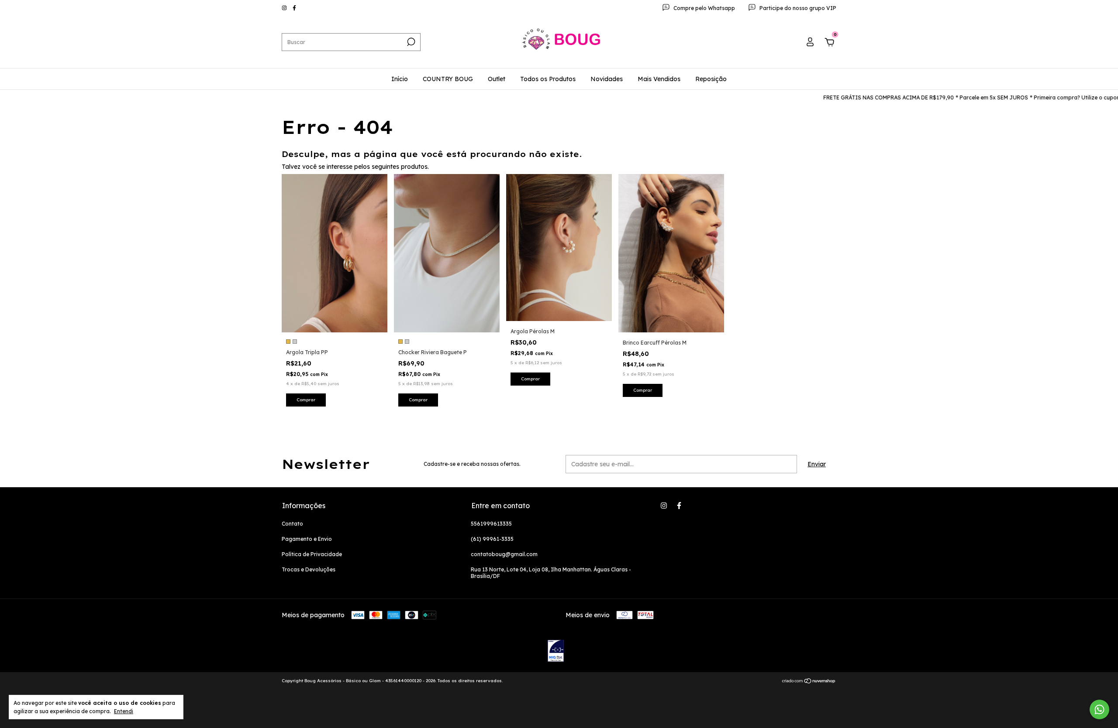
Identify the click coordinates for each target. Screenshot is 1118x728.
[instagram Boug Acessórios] (285, 8)
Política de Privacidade (312, 554)
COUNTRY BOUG (448, 79)
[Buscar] (410, 42)
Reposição (711, 79)
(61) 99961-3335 (492, 539)
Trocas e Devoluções (308, 569)
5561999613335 (491, 523)
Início (399, 79)
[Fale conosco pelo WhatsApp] (1099, 709)
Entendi (123, 711)
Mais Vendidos (659, 79)
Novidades (606, 79)
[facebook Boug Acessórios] (294, 8)
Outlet (496, 79)
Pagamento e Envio (307, 539)
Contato (292, 523)
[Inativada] (556, 651)
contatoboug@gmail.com (504, 554)
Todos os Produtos (548, 79)
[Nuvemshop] (809, 682)
